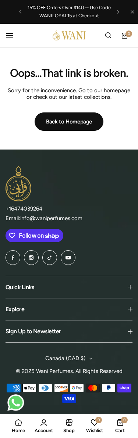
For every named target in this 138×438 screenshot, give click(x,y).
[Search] (108, 36)
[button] (20, 11)
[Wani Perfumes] (69, 35)
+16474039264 (24, 208)
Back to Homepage (69, 121)
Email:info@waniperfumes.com (44, 218)
